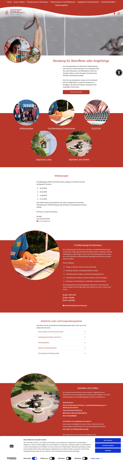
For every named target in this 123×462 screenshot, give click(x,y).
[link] (19, 2)
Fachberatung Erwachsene (61, 128)
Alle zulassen (108, 440)
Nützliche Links (44, 159)
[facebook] (114, 13)
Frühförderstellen (108, 2)
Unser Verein (19, 2)
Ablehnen (108, 450)
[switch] (52, 458)
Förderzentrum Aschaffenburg (62, 2)
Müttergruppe (26, 128)
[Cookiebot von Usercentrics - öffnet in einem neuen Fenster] (12, 458)
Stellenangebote (61, 5)
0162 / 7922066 (68, 297)
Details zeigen (95, 458)
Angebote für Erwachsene (87, 2)
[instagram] (118, 13)
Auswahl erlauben (108, 445)
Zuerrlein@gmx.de (43, 221)
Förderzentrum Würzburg (37, 2)
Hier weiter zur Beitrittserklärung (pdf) (75, 429)
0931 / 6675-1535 (69, 295)
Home (9, 2)
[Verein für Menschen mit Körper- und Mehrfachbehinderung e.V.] (17, 12)
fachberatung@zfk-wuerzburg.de (75, 305)
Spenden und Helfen (79, 159)
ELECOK (96, 128)
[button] (76, 92)
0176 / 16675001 (69, 300)
